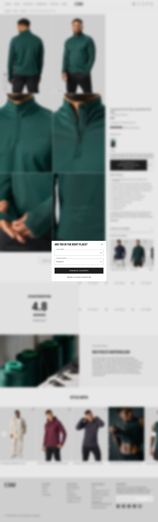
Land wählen (60, 249)
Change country (79, 271)
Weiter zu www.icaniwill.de (79, 277)
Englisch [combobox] (60, 262)
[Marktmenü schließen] (101, 244)
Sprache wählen (61, 258)
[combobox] (79, 253)
